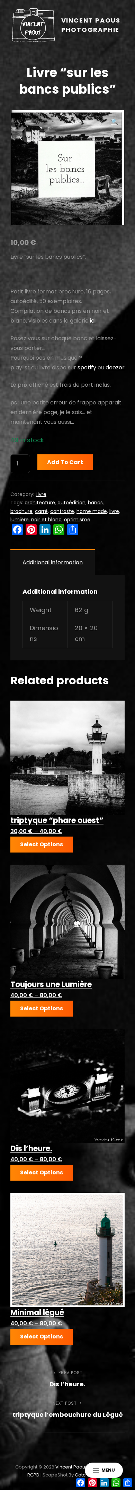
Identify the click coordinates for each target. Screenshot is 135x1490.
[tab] (52, 562)
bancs (95, 502)
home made (91, 511)
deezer (115, 367)
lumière (19, 519)
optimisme (77, 519)
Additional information (52, 562)
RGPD (33, 1475)
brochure (21, 511)
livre (114, 511)
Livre (41, 494)
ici (93, 321)
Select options (41, 844)
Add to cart (65, 462)
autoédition (71, 502)
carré (41, 511)
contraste (62, 511)
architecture (40, 502)
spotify (87, 367)
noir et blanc (46, 519)
